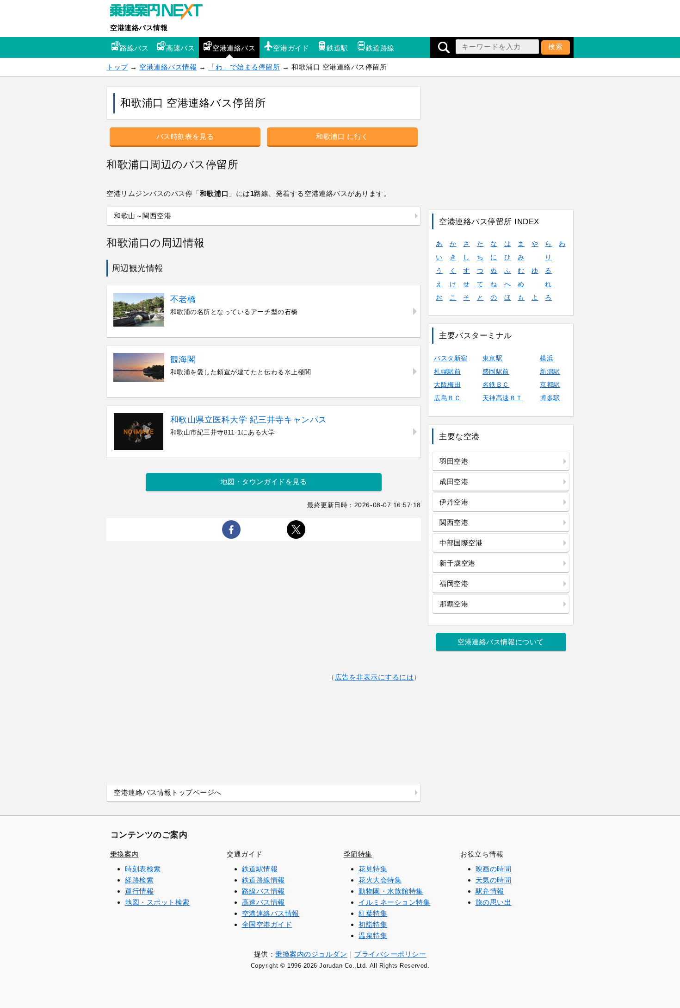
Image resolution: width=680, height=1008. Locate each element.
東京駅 (492, 358)
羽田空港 (453, 461)
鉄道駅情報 (260, 869)
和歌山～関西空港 (142, 216)
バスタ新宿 (451, 358)
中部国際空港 (460, 543)
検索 (555, 46)
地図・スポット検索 (157, 902)
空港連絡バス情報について (500, 642)
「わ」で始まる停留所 (244, 67)
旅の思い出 (494, 902)
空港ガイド (291, 48)
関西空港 (453, 522)
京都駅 (550, 384)
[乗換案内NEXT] (161, 13)
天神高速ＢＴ (502, 398)
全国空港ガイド (267, 924)
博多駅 (550, 398)
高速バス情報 (263, 902)
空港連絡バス (233, 48)
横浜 (546, 358)
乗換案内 (124, 854)
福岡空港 (453, 583)
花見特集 (373, 869)
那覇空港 (453, 604)
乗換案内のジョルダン (311, 954)
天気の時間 (494, 880)
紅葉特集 (373, 913)
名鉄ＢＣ (495, 384)
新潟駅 (550, 371)
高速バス (180, 48)
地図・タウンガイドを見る (264, 481)
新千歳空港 (457, 563)
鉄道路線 (380, 48)
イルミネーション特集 (394, 902)
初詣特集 (373, 924)
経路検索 (139, 880)
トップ (117, 67)
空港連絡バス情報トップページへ (168, 792)
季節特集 (358, 854)
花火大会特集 (380, 880)
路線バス (134, 48)
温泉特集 (373, 935)
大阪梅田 (447, 384)
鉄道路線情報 (263, 880)
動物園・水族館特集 (391, 891)
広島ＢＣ (447, 398)
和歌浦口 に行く (342, 136)
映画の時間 (494, 869)
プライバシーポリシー (390, 954)
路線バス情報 (263, 891)
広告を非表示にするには (374, 677)
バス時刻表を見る (185, 136)
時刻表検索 (143, 869)
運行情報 (139, 891)
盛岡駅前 (495, 371)
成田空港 (453, 481)
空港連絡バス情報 (138, 28)
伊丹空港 (453, 502)
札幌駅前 (447, 371)
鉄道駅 (337, 48)
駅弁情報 (490, 891)
